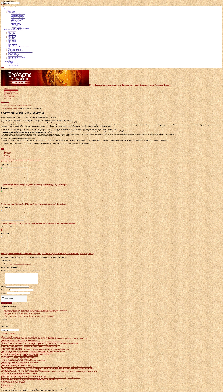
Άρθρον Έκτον (11, 37)
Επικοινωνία (7, 98)
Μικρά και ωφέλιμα (9, 96)
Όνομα (3, 286)
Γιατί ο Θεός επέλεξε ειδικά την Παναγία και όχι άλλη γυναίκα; (19, 362)
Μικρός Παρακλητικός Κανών (15, 50)
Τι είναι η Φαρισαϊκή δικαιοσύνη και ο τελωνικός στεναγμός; (19, 373)
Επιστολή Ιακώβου (16, 22)
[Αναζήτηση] (2, 3)
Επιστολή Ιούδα (15, 25)
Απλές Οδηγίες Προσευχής (14, 49)
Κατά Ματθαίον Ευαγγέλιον (18, 14)
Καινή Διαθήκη (11, 12)
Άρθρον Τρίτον (11, 33)
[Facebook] (2, 67)
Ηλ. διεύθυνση (5, 290)
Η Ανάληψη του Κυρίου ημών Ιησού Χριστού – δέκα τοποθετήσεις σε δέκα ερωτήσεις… (27, 352)
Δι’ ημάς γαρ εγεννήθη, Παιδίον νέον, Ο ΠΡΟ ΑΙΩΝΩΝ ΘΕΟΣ (19, 356)
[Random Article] (1, 101)
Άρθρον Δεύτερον (12, 32)
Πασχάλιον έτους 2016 (13, 65)
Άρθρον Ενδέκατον (12, 44)
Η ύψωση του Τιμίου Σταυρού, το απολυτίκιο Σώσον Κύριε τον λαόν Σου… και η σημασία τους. (29, 337)
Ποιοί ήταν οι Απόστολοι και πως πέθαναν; (13, 363)
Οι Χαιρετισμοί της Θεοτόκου (15, 56)
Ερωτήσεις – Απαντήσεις (11, 90)
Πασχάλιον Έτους (8, 61)
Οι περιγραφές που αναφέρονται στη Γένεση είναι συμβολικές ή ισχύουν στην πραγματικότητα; (29, 346)
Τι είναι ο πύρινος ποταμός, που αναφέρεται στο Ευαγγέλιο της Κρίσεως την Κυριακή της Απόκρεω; (30, 345)
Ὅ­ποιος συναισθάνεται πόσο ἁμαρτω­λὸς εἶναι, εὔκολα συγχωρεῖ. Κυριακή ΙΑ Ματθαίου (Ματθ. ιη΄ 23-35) (47, 253)
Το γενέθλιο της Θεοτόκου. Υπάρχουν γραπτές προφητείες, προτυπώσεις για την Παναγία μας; (34, 185)
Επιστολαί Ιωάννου (16, 24)
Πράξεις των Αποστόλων (17, 19)
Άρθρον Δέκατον (12, 42)
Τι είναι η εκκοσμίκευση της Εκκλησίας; (13, 382)
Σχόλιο (3, 283)
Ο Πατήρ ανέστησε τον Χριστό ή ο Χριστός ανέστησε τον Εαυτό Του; (21, 370)
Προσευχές (7, 48)
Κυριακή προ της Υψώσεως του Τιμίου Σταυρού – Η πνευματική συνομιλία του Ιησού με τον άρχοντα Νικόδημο (35, 310)
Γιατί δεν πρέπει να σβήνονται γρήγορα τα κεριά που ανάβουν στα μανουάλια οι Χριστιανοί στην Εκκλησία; (33, 351)
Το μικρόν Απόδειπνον (13, 54)
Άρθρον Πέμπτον (12, 36)
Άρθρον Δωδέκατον (13, 45)
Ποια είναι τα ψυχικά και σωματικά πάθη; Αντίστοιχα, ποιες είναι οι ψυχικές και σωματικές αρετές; (30, 379)
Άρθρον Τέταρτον (12, 35)
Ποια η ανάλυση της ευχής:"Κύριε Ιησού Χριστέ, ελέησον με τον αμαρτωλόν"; (24, 376)
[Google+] (2, 5)
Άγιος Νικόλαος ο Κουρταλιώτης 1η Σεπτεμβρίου (18, 315)
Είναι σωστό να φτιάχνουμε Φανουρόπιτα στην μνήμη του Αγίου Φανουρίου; (23, 360)
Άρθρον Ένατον (12, 41)
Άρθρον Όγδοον (12, 40)
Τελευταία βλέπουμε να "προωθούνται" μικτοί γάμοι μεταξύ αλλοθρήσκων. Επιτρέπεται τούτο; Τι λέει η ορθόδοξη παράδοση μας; (39, 343)
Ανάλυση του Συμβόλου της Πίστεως (13, 29)
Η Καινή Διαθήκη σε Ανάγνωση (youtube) (18, 28)
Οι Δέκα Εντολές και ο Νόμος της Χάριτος (18, 46)
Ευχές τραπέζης (12, 58)
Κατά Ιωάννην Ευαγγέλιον (18, 18)
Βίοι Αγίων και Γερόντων (11, 93)
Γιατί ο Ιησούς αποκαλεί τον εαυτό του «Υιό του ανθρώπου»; (19, 340)
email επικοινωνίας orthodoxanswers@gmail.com (17, 105)
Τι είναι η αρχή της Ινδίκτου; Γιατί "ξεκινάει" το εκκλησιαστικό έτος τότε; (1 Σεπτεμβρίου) (33, 204)
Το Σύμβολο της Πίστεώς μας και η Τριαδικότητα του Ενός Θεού (22, 313)
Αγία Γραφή (7, 10)
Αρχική (3, 108)
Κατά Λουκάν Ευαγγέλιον (17, 16)
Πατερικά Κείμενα (9, 92)
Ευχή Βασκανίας (12, 60)
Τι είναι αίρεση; (6, 161)
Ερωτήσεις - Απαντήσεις (13, 108)
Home (6, 88)
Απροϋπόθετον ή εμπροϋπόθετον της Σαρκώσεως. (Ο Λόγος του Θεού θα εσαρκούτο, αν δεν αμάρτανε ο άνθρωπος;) (35, 349)
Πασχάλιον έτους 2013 (13, 62)
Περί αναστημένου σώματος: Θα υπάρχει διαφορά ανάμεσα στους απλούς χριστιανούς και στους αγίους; (31, 341)
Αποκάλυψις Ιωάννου (16, 27)
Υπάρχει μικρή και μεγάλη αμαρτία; (11, 348)
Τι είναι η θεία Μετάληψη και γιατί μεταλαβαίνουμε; (16, 359)
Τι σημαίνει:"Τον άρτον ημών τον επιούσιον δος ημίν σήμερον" (21, 160)
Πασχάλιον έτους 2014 (13, 63)
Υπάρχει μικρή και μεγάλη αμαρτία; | (20, 264)
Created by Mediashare (7, 385)
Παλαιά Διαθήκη (12, 11)
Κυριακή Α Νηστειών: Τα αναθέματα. (12, 374)
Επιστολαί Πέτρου (15, 23)
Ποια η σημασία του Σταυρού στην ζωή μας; (14, 381)
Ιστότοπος (3, 293)
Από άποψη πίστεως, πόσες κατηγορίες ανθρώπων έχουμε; (18, 357)
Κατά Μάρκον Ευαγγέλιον (17, 15)
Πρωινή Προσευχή (12, 53)
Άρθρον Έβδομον (12, 39)
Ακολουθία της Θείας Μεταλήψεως (16, 57)
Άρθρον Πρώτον (12, 31)
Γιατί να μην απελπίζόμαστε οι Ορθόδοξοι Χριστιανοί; (17, 365)
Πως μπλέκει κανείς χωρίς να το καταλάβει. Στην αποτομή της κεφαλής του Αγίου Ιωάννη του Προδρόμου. (39, 223)
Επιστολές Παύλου (16, 20)
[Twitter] (4, 5)
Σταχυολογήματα (9, 95)
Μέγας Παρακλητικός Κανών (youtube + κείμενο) (20, 52)
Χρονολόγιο (7, 8)
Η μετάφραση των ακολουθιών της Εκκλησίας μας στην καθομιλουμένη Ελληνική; (25, 354)
